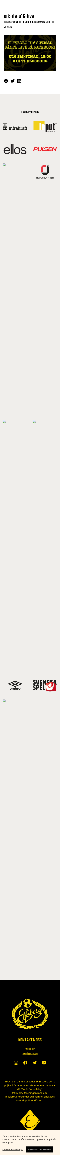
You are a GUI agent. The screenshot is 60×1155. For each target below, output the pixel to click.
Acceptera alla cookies (39, 1149)
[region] (30, 1142)
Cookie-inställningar (12, 1149)
